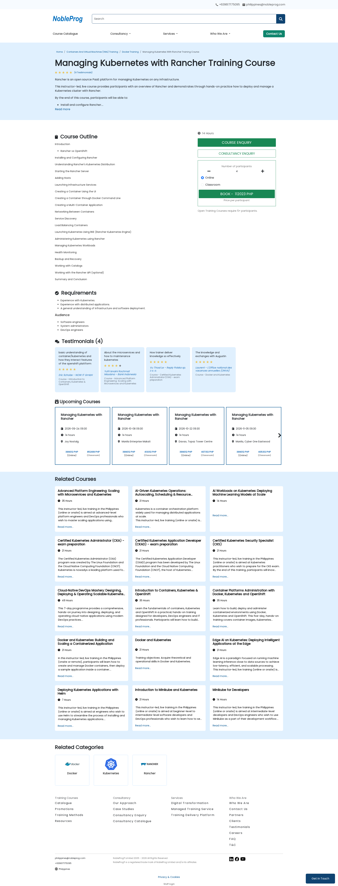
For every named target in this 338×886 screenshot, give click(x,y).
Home (59, 51)
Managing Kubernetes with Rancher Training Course (171, 51)
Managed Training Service (192, 809)
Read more (62, 109)
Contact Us (274, 34)
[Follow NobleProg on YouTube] (242, 859)
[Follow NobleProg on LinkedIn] (231, 859)
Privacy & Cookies (169, 877)
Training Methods (69, 815)
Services (169, 34)
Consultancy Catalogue (132, 821)
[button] (279, 435)
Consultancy (119, 34)
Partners (236, 815)
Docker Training (130, 51)
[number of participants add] (263, 171)
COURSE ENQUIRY (237, 142)
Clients (235, 821)
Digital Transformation (189, 803)
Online (209, 178)
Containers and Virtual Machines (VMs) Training (92, 51)
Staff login (169, 883)
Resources (63, 821)
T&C (232, 845)
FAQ (232, 839)
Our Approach (124, 803)
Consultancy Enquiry (129, 815)
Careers (235, 833)
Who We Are (219, 34)
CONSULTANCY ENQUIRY (237, 153)
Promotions (64, 809)
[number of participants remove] (210, 171)
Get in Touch (320, 878)
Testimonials (239, 827)
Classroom (212, 185)
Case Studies (123, 809)
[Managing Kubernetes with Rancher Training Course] (71, 18)
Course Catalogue (65, 34)
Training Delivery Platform (193, 815)
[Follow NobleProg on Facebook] (237, 859)
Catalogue (63, 803)
